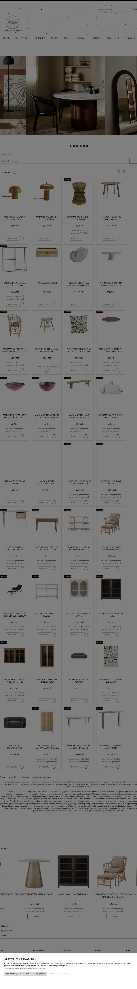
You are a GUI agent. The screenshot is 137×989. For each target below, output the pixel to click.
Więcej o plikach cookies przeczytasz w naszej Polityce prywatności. (25, 968)
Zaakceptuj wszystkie (59, 974)
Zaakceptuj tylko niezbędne (17, 974)
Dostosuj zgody (39, 974)
